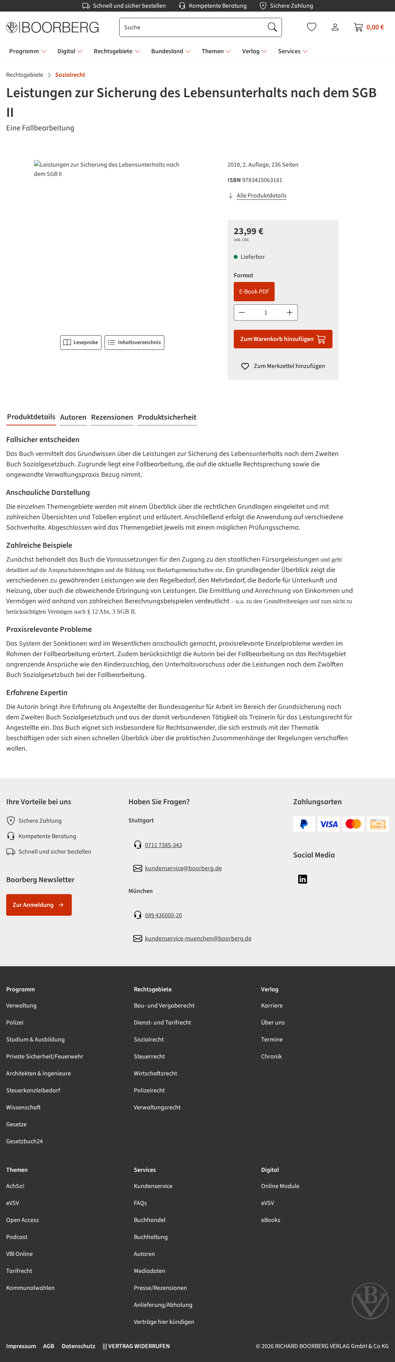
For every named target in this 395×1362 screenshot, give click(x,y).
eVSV (12, 1203)
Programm (20, 989)
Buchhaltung (151, 1237)
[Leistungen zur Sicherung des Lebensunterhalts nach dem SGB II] (112, 243)
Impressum (21, 1346)
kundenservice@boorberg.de (183, 868)
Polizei (15, 1022)
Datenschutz (78, 1346)
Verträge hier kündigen (164, 1322)
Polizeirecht (149, 1090)
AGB (48, 1346)
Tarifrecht (19, 1271)
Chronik (271, 1056)
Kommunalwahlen (30, 1288)
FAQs (140, 1203)
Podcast (16, 1237)
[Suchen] (272, 27)
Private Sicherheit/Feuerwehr (44, 1056)
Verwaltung (21, 1005)
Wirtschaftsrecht (155, 1073)
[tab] (31, 417)
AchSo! (15, 1186)
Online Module (280, 1186)
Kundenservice (153, 1186)
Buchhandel (149, 1220)
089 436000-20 (163, 915)
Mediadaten (149, 1271)
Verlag (270, 989)
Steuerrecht (149, 1056)
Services (145, 1170)
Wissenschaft (23, 1107)
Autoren (144, 1254)
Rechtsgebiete (153, 989)
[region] (112, 243)
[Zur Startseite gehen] (52, 27)
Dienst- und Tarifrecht (162, 1022)
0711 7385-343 (163, 845)
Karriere (272, 1005)
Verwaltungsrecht (157, 1107)
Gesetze (16, 1124)
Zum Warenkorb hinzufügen (277, 339)
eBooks (270, 1220)
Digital (270, 1170)
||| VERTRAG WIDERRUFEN (136, 1346)
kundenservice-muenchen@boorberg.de (198, 938)
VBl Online (19, 1254)
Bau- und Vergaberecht (164, 1005)
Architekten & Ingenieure (38, 1073)
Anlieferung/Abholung (163, 1305)
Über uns (273, 1022)
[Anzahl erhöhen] (290, 312)
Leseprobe (86, 342)
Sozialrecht (149, 1039)
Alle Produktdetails (262, 195)
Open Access (22, 1220)
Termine (272, 1039)
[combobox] (191, 27)
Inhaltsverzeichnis (139, 342)
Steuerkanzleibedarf (33, 1090)
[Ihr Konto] (335, 27)
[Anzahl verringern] (242, 312)
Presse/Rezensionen (160, 1288)
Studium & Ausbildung (35, 1039)
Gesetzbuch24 (24, 1141)
